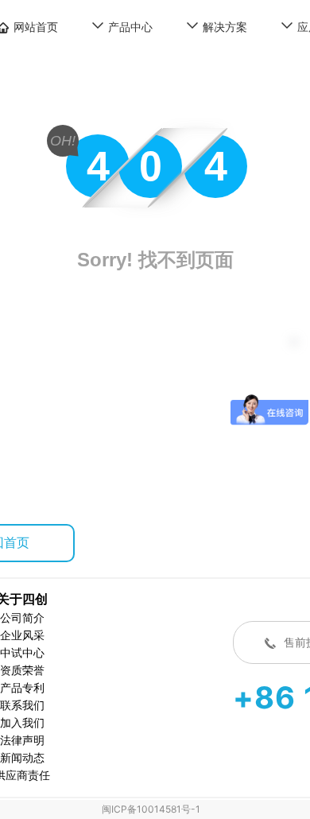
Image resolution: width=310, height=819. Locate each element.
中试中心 (22, 652)
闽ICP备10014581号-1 (151, 809)
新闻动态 (22, 757)
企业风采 (22, 635)
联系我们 (22, 705)
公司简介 (22, 617)
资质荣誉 (22, 670)
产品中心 (130, 26)
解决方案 (225, 26)
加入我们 (22, 722)
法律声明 (22, 740)
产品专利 (22, 687)
